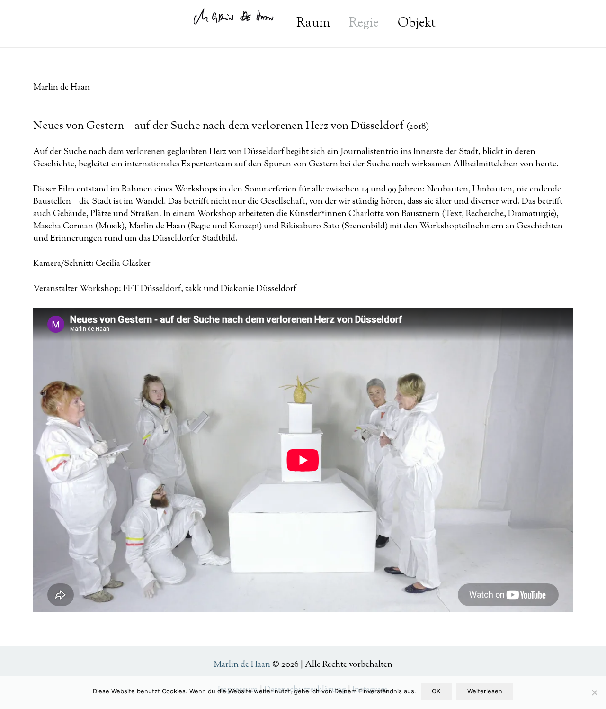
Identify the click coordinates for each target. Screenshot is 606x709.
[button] (445, 23)
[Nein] (594, 692)
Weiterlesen (484, 691)
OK (436, 691)
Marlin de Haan (242, 665)
